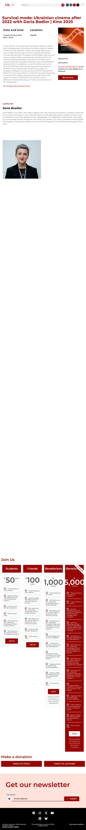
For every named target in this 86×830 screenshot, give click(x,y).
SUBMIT (73, 799)
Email (53, 691)
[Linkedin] (40, 818)
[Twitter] (70, 5)
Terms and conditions (76, 824)
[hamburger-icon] (82, 4)
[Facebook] (67, 5)
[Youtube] (74, 5)
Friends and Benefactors (68, 67)
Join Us (12, 641)
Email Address (11, 794)
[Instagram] (77, 5)
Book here (68, 77)
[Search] (63, 5)
